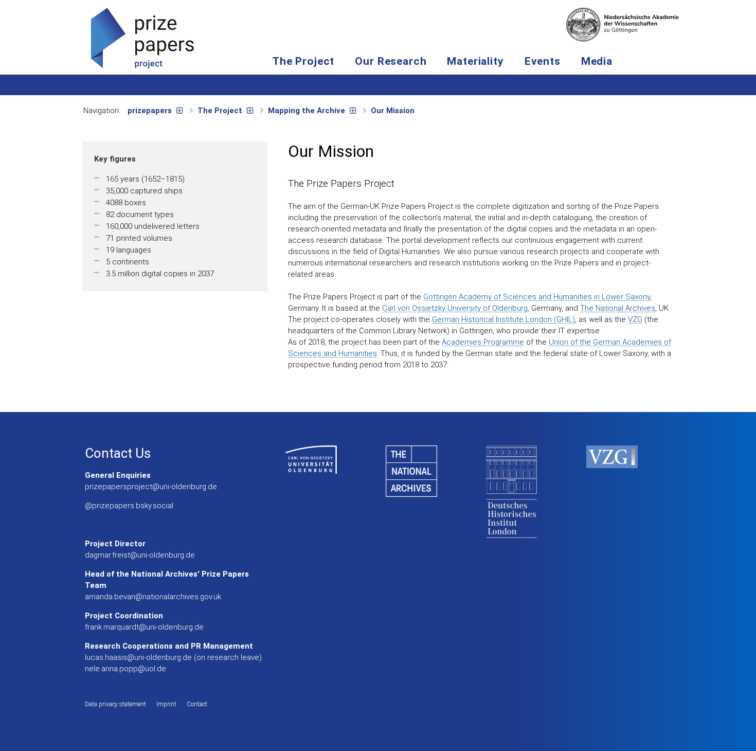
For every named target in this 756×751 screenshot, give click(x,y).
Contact (197, 704)
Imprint (166, 704)
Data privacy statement (115, 704)
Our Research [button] (390, 61)
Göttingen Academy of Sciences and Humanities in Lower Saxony (536, 296)
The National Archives (617, 308)
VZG (635, 319)
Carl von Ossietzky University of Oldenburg (455, 308)
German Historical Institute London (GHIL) (503, 319)
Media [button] (597, 61)
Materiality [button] (475, 61)
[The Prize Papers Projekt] (142, 37)
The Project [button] (303, 61)
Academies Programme (483, 342)
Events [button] (543, 61)
